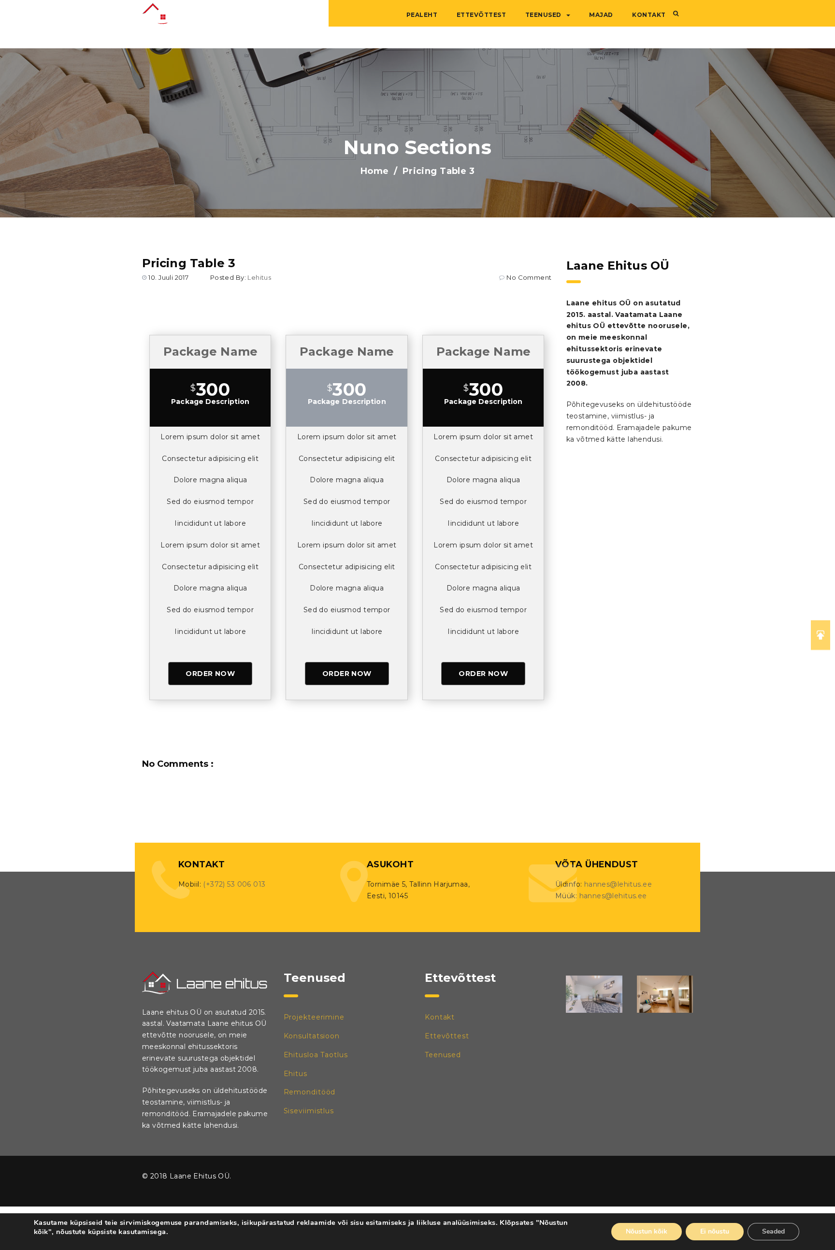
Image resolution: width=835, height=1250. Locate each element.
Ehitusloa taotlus (316, 1054)
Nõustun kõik (646, 1231)
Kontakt (649, 14)
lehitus (259, 277)
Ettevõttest (481, 14)
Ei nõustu (714, 1231)
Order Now (210, 673)
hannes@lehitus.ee (618, 884)
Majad (601, 14)
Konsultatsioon (312, 1036)
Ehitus (295, 1073)
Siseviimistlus (309, 1110)
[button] (676, 13)
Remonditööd (310, 1092)
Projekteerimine (314, 1017)
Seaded (773, 1231)
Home (374, 171)
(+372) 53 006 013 (234, 884)
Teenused (543, 14)
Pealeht (422, 14)
